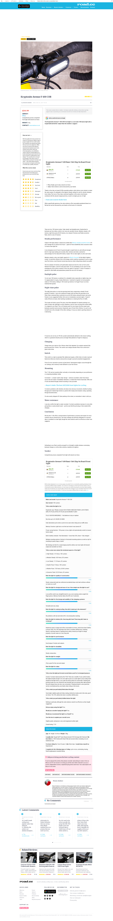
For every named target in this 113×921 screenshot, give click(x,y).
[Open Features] (72, 7)
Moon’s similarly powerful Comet (81, 242)
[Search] (1, 1)
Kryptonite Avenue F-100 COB (68, 774)
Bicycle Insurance (36, 899)
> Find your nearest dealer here (56, 200)
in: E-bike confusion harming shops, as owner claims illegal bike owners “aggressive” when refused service (44, 835)
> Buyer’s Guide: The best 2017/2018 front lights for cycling (65, 385)
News (21, 892)
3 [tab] (55, 842)
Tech (21, 899)
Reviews (22, 894)
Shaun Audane (58, 781)
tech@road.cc (80, 893)
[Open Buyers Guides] (63, 7)
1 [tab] (52, 842)
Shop (33, 897)
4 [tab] (56, 842)
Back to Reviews (26, 36)
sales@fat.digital (87, 895)
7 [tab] (60, 842)
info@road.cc (82, 890)
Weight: (25, 122)
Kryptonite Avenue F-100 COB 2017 (83, 774)
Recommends (35, 895)
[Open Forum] (78, 7)
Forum (33, 890)
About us (22, 890)
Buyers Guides (23, 895)
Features (22, 897)
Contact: (25, 125)
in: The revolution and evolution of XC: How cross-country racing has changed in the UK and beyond (26, 835)
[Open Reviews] (52, 7)
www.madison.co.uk (34, 125)
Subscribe (50, 770)
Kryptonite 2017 (56, 774)
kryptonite (47, 774)
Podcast (34, 894)
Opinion (34, 892)
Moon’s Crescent (74, 257)
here (87, 490)
